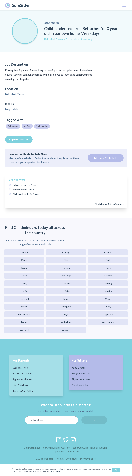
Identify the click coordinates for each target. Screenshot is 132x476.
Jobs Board (78, 367)
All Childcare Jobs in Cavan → (109, 203)
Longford (24, 298)
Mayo (108, 298)
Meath (24, 306)
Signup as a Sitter (81, 379)
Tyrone (24, 322)
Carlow (107, 252)
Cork (107, 260)
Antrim (24, 252)
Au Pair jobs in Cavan (23, 189)
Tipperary (108, 314)
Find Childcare (20, 385)
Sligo (66, 314)
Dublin (24, 275)
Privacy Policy (88, 458)
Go (94, 419)
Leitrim (66, 291)
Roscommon (24, 314)
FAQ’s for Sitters (81, 373)
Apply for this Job (19, 139)
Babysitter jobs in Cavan (25, 185)
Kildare (66, 283)
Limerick (108, 291)
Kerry (24, 283)
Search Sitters (20, 367)
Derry (24, 267)
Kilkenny (108, 283)
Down (108, 267)
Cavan (24, 260)
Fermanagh (66, 275)
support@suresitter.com (66, 451)
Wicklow (66, 329)
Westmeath (108, 322)
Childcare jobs (80, 385)
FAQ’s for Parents (22, 373)
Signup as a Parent (23, 379)
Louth (66, 298)
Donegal (66, 267)
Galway (108, 275)
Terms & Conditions (67, 458)
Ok (116, 470)
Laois (24, 291)
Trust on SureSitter (23, 390)
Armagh (66, 252)
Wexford (24, 329)
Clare (66, 260)
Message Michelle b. (105, 157)
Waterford (66, 322)
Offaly (108, 306)
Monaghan (66, 306)
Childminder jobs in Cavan (26, 194)
